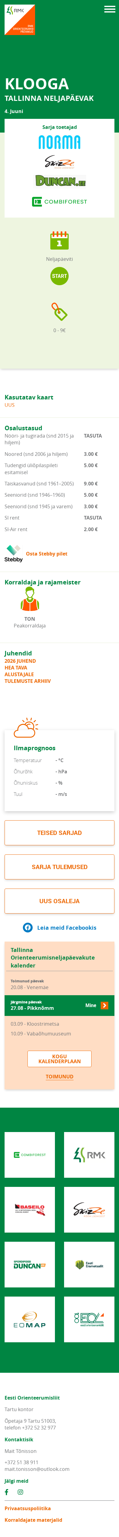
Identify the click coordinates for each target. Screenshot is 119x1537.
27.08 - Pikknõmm (53, 1006)
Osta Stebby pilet (46, 553)
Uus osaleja (59, 901)
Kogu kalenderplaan (59, 1059)
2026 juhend (20, 661)
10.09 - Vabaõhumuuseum (41, 1033)
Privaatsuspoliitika (28, 1508)
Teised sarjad (59, 833)
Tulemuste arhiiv (28, 681)
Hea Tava (16, 667)
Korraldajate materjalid (33, 1520)
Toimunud (60, 1076)
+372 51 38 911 (21, 1462)
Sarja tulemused (60, 867)
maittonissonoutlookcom (37, 1469)
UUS (10, 405)
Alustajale (19, 674)
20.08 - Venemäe (30, 985)
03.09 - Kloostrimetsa (35, 1024)
